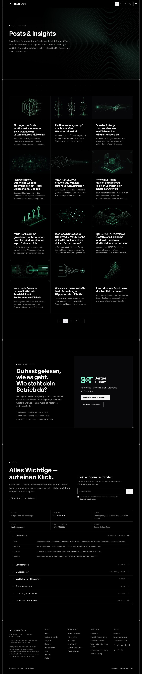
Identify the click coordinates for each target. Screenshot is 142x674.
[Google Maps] (126, 645)
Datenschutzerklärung (87, 499)
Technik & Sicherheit (75, 647)
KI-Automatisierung (97, 640)
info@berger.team (17, 527)
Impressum (114, 668)
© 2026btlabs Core (16, 668)
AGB (132, 668)
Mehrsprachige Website (99, 650)
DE (117, 4)
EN (125, 4)
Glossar (47, 654)
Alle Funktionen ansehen (92, 404)
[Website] (114, 649)
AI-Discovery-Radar (120, 640)
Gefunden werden (74, 633)
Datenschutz (124, 668)
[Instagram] (114, 645)
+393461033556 (59, 527)
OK (129, 491)
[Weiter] (82, 321)
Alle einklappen (30, 498)
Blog (46, 651)
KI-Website (94, 633)
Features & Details (51, 637)
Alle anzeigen (15, 498)
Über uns (48, 644)
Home (47, 633)
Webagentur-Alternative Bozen (99, 645)
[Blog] (130, 645)
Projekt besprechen (120, 637)
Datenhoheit (72, 644)
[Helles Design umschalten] (130, 4)
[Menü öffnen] (135, 4)
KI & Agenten (72, 637)
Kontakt (47, 658)
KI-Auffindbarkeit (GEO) (99, 637)
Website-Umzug (96, 654)
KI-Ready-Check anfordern (95, 397)
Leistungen (72, 640)
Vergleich (48, 640)
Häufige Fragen (50, 647)
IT (121, 4)
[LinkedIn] (122, 645)
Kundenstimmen (73, 651)
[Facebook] (118, 645)
